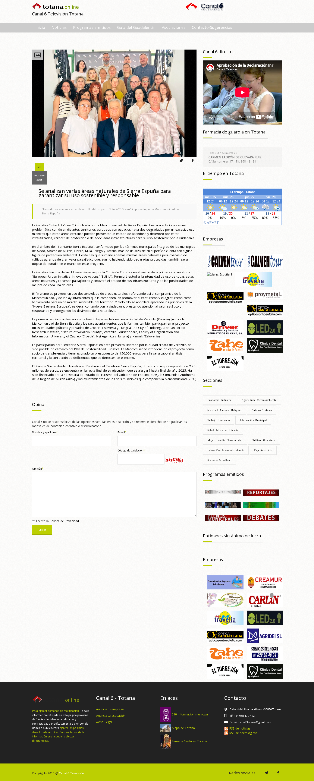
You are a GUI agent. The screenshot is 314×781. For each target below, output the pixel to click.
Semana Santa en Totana (189, 741)
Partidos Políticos (261, 410)
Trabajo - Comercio (218, 420)
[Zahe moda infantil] (225, 345)
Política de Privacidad (64, 521)
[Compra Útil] (223, 491)
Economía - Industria (219, 399)
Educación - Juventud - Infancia (225, 450)
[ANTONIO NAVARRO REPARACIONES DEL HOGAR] (265, 653)
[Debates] (261, 518)
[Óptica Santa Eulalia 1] (265, 309)
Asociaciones (173, 27)
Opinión (37, 468)
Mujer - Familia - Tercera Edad (224, 440)
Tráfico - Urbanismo (264, 440)
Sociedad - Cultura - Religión (224, 410)
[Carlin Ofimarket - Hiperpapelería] (265, 600)
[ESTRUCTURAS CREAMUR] (265, 582)
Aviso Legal (104, 722)
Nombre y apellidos (45, 432)
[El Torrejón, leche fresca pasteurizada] (225, 363)
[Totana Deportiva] (261, 505)
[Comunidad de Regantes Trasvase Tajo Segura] (225, 582)
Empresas (213, 239)
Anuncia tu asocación (111, 716)
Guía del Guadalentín (136, 27)
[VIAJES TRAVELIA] (253, 279)
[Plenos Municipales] (223, 518)
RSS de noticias (239, 728)
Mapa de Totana (183, 728)
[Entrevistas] (223, 505)
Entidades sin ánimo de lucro (232, 536)
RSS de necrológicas (242, 733)
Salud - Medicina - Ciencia (222, 430)
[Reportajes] (261, 492)
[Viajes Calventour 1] (225, 261)
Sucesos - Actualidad (219, 460)
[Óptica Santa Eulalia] (225, 297)
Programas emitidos (92, 27)
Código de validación (131, 450)
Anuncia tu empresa (110, 709)
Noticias (59, 27)
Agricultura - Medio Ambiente (259, 399)
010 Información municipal (190, 714)
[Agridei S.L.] (265, 635)
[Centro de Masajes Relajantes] (225, 600)
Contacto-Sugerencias (212, 27)
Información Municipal (253, 420)
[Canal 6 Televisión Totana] (56, 6)
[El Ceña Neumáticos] (225, 327)
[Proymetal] (265, 294)
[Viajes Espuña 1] (219, 274)
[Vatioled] (265, 327)
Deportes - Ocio (263, 450)
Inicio (40, 27)
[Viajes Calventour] (265, 261)
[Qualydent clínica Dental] (265, 345)
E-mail (121, 432)
